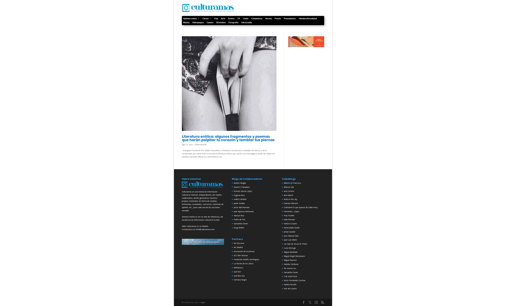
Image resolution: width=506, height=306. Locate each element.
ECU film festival (241, 255)
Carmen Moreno (291, 203)
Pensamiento (290, 19)
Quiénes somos (190, 19)
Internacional (200, 144)
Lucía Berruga (290, 248)
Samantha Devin (241, 223)
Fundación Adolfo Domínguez (246, 259)
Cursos (205, 19)
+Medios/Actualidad (308, 19)
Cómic (245, 19)
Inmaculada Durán (292, 227)
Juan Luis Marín (290, 240)
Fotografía (233, 23)
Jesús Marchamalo (242, 207)
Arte (223, 19)
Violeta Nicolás (290, 284)
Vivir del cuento (290, 288)
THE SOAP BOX (290, 276)
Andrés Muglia (240, 183)
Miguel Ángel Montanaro (294, 256)
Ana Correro (289, 191)
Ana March (288, 195)
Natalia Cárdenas (291, 264)
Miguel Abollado (291, 252)
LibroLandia (246, 23)
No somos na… (290, 268)
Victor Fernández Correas (294, 280)
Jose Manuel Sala (291, 236)
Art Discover (239, 243)
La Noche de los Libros (244, 263)
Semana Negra (240, 279)
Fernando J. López (291, 211)
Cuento (210, 23)
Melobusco (238, 267)
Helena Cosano (290, 223)
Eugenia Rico (239, 195)
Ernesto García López (243, 191)
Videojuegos (198, 23)
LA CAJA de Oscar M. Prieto (295, 244)
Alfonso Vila (289, 187)
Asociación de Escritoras (244, 251)
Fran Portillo (289, 215)
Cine (216, 19)
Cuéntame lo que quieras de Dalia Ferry (301, 207)
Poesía (278, 19)
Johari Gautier (289, 231)
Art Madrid (238, 247)
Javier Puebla (239, 203)
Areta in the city (290, 199)
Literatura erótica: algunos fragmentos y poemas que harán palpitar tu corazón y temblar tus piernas (228, 138)
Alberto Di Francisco (292, 183)
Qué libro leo (239, 276)
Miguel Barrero (290, 260)
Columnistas (256, 19)
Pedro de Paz (239, 219)
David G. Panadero (242, 187)
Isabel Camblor (240, 199)
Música (186, 23)
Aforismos (221, 23)
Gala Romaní (289, 219)
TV (238, 19)
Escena (231, 19)
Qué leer (237, 271)
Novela (268, 19)
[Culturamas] (203, 188)
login (203, 302)
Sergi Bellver (239, 227)
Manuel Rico (239, 215)
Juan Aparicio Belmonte (244, 211)
